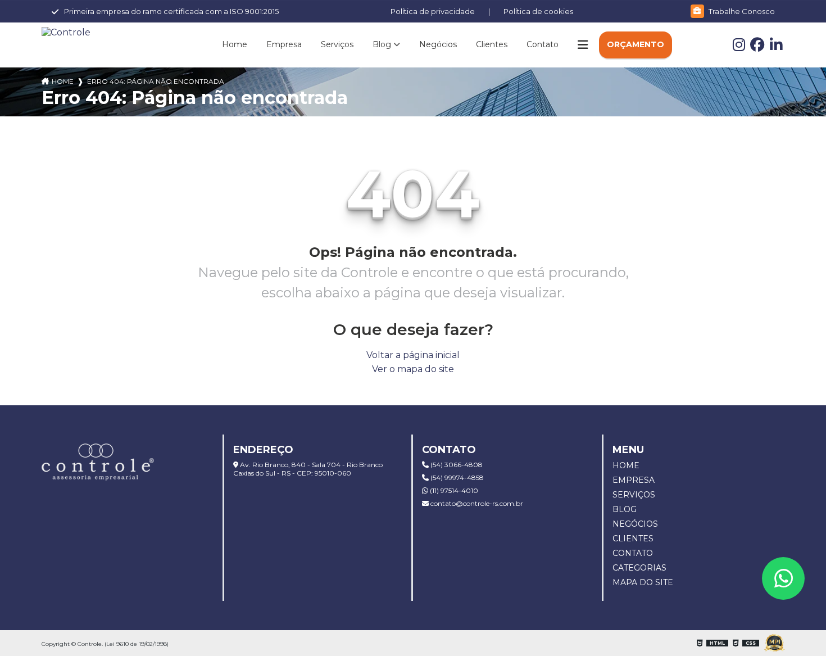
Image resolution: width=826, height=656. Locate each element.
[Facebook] (760, 47)
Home (234, 44)
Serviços (337, 44)
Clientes (491, 44)
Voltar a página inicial (413, 355)
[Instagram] (741, 47)
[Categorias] (583, 44)
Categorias (639, 568)
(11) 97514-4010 (453, 490)
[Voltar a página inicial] (98, 32)
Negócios (438, 44)
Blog (382, 44)
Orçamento (635, 44)
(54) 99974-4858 (456, 477)
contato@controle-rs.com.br (476, 503)
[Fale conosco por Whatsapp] (783, 578)
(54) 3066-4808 (456, 464)
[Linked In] (777, 47)
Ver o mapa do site (413, 369)
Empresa (284, 44)
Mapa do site (642, 582)
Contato (543, 44)
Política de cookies (538, 11)
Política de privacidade (433, 11)
